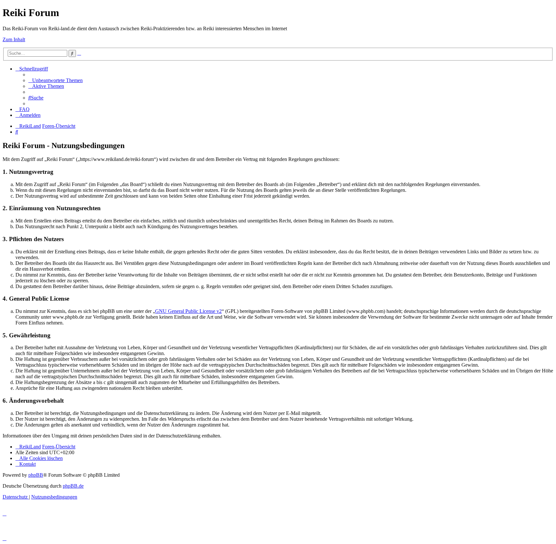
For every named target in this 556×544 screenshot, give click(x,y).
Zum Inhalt (14, 39)
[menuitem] (55, 80)
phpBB (35, 475)
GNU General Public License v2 (188, 311)
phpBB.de (73, 486)
